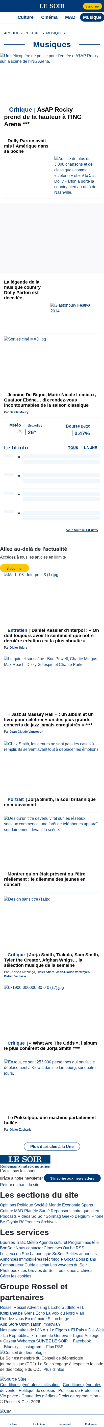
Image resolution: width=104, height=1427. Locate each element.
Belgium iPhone (89, 1216)
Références (29, 1222)
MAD (18, 1211)
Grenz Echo (34, 1313)
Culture (6, 1211)
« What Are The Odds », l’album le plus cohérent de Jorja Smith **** (50, 1046)
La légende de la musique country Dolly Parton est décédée (22, 290)
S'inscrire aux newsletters (72, 1178)
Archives (49, 1222)
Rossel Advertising (30, 1307)
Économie (71, 1205)
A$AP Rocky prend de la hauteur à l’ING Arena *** (43, 116)
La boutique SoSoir (47, 1254)
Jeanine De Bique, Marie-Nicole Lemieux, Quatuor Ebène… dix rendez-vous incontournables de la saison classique (50, 400)
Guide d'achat (36, 1265)
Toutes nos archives (74, 1270)
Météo (32, 1242)
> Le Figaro (56, 1330)
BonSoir (7, 1248)
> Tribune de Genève (49, 1335)
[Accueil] (6, 17)
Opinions (8, 1205)
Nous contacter (29, 1248)
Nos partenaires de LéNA (22, 1330)
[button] (6, 6)
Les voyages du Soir (68, 1265)
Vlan (80, 1313)
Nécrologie (53, 1259)
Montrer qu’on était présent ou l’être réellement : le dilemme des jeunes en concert (45, 879)
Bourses (7, 1242)
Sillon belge (58, 1319)
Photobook (9, 1270)
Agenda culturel (53, 1242)
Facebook (81, 1341)
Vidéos (24, 1216)
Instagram (31, 1347)
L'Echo (54, 1307)
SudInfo (68, 1307)
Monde (55, 1205)
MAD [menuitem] (70, 17)
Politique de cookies (37, 1390)
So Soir (38, 1216)
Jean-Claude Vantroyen (26, 731)
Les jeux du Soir (14, 1254)
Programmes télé (83, 1242)
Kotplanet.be (11, 1313)
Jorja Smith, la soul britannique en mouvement (50, 802)
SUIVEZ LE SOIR (52, 1341)
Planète (31, 1211)
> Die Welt (94, 1330)
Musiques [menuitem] (55, 33)
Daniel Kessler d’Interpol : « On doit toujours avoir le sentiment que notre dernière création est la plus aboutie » (51, 635)
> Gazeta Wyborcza (17, 1341)
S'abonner (92, 6)
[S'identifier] (78, 6)
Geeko (68, 1216)
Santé (44, 1211)
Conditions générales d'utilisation (30, 1385)
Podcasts (8, 1216)
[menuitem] (13, 1420)
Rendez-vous (12, 1319)
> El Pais (76, 1330)
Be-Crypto (9, 1222)
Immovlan (51, 1324)
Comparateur (11, 1265)
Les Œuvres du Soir (38, 1270)
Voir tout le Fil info (82, 530)
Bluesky (10, 1347)
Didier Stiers (19, 647)
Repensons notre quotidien (75, 1211)
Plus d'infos (53, 1369)
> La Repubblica (15, 1335)
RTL (80, 1307)
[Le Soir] (52, 6)
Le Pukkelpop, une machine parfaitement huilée (50, 1120)
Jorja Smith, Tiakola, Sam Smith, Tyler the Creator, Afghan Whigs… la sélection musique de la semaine (51, 960)
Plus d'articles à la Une (52, 1146)
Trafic (21, 1242)
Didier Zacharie (15, 976)
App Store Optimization (20, 1324)
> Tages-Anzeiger (85, 1335)
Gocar (69, 1259)
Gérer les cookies (15, 1276)
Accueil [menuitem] (11, 33)
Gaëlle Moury (19, 412)
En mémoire (36, 1319)
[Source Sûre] (13, 1379)
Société (41, 1205)
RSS (80, 1248)
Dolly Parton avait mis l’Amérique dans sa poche (26, 146)
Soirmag (53, 1216)
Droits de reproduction (78, 1396)
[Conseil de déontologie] (23, 1352)
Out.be (69, 1248)
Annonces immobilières (21, 1259)
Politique (25, 1205)
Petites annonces (81, 1254)
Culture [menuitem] (26, 17)
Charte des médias (38, 1396)
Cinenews (53, 1248)
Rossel (6, 1307)
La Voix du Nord (60, 1313)
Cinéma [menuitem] (49, 17)
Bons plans (86, 1259)
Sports (87, 1205)
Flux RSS (54, 1347)
